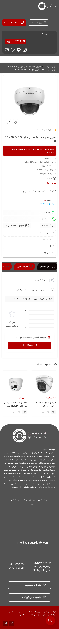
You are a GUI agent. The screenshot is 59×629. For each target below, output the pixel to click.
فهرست (44, 34)
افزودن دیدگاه (31, 345)
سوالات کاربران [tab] (22, 266)
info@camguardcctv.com (32, 543)
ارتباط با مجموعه (32, 585)
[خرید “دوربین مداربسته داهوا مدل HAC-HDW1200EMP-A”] (24, 412)
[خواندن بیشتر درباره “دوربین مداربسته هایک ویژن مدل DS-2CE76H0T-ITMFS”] (53, 412)
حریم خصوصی (16, 499)
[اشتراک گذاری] (15, 122)
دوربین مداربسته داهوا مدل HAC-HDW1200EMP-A (15, 404)
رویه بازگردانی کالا (29, 499)
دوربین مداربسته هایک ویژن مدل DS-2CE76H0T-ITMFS (46, 406)
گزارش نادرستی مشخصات (43, 130)
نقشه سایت (29, 505)
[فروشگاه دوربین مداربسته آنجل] (47, 6)
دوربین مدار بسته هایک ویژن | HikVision (24, 66)
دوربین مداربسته (51, 66)
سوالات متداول (43, 499)
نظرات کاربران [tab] (45, 266)
